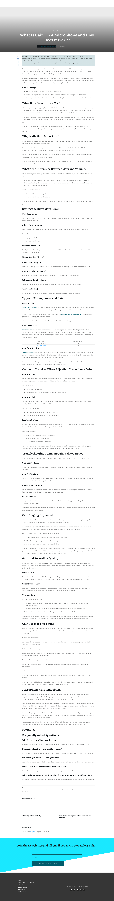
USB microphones (28, 352)
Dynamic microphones (29, 307)
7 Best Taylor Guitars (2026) (40, 810)
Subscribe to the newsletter (48, 863)
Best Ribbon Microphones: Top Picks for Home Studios (77, 810)
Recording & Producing (48, 46)
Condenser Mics (41, 346)
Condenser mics (27, 330)
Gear (39, 46)
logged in (33, 832)
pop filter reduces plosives (36, 501)
